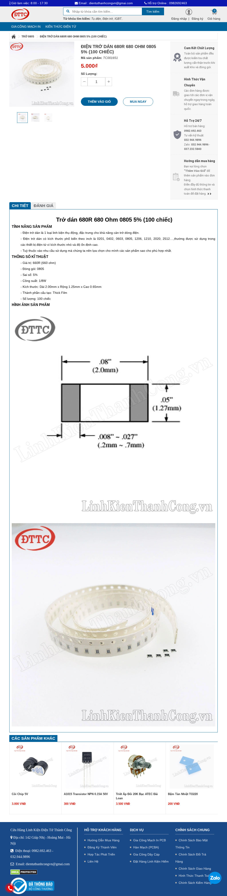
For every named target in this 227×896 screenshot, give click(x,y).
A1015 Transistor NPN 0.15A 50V (34, 794)
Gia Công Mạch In (26, 26)
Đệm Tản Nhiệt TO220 (131, 794)
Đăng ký (197, 18)
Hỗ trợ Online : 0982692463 (143, 3)
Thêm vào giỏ (99, 101)
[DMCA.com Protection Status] (23, 872)
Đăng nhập (179, 18)
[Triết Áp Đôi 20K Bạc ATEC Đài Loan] (87, 766)
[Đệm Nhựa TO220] (192, 766)
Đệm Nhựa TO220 (180, 794)
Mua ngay (138, 101)
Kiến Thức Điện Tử (60, 26)
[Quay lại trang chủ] (14, 36)
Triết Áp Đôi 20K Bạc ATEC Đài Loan (85, 796)
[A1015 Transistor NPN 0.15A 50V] (35, 766)
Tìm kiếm (152, 11)
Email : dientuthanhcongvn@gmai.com (81, 3)
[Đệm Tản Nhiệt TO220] (139, 766)
